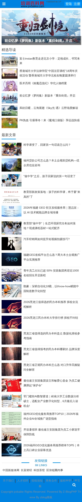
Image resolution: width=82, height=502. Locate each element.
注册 (77, 4)
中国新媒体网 (11, 470)
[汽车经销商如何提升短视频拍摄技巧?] (11, 249)
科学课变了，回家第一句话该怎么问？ (47, 144)
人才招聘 (22, 480)
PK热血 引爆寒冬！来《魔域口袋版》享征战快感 (50, 120)
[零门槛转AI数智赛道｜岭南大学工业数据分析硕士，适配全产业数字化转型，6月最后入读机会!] (11, 407)
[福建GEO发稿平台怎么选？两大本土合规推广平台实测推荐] (11, 265)
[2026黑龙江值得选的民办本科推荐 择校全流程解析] (11, 312)
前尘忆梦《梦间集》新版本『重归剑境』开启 (38, 41)
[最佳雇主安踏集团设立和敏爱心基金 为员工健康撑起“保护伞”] (11, 391)
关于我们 (8, 480)
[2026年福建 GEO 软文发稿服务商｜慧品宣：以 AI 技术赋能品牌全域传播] (11, 215)
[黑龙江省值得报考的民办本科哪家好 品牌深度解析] (11, 359)
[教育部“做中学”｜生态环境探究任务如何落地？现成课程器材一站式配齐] (11, 234)
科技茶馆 (39, 470)
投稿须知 (37, 480)
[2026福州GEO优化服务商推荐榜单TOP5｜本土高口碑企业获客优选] (11, 455)
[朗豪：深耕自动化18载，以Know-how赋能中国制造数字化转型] (11, 296)
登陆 (68, 4)
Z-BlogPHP (70, 491)
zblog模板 (46, 497)
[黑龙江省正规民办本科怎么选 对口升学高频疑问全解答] (11, 375)
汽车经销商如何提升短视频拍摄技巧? (46, 239)
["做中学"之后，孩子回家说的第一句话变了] (11, 185)
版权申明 (65, 480)
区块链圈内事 (54, 470)
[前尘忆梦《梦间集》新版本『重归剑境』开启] (41, 26)
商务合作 (51, 480)
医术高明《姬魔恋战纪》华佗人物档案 (43, 83)
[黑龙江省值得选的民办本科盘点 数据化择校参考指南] (11, 344)
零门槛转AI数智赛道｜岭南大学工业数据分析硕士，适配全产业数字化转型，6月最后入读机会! (51, 401)
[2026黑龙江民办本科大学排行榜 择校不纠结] (11, 328)
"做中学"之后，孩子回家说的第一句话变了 (49, 176)
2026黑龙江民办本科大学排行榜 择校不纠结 (50, 317)
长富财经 (26, 470)
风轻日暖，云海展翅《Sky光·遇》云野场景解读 (49, 107)
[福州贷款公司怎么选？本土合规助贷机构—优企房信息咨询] (11, 171)
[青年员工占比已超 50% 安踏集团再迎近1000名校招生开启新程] (11, 280)
